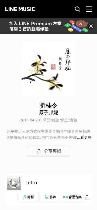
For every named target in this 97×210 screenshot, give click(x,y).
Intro (31, 182)
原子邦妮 (48, 112)
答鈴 (53, 197)
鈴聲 (30, 197)
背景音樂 (75, 197)
